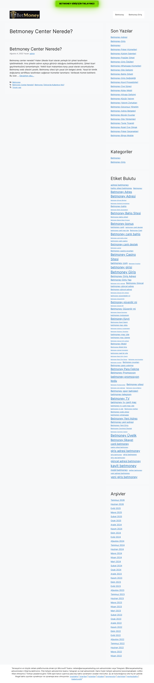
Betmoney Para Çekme (125, 369)
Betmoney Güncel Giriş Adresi (120, 293)
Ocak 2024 (116, 570)
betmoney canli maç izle (120, 230)
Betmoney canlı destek (124, 244)
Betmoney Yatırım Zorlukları (124, 103)
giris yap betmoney (118, 458)
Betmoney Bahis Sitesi (126, 213)
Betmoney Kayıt (120, 318)
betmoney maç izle (120, 334)
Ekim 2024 (116, 533)
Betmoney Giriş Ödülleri (122, 62)
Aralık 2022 (116, 623)
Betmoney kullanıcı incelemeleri (120, 328)
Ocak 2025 (116, 520)
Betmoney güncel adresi (121, 289)
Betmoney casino (116, 248)
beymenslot (111, 676)
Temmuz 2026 (118, 500)
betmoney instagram (120, 315)
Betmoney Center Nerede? (36, 48)
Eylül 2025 (116, 508)
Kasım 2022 (116, 627)
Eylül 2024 (116, 537)
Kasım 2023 (116, 578)
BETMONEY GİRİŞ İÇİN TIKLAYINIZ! (77, 3)
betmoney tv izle (117, 409)
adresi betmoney (120, 185)
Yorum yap (16, 87)
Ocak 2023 (116, 619)
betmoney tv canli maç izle (122, 406)
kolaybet (92, 676)
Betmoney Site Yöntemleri (123, 119)
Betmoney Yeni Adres (124, 418)
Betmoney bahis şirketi (119, 217)
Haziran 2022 (117, 647)
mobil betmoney (119, 470)
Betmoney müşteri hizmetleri (119, 350)
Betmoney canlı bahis (125, 234)
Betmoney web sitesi (120, 412)
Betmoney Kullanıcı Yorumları (119, 331)
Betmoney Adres (121, 192)
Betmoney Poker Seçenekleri (124, 131)
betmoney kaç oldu (119, 325)
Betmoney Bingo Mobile (122, 135)
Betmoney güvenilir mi (124, 302)
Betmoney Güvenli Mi (117, 306)
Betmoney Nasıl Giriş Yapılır (119, 356)
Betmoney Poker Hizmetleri (124, 49)
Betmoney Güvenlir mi (123, 308)
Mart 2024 (116, 561)
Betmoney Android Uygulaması (120, 203)
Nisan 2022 (116, 656)
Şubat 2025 (116, 516)
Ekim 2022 (116, 631)
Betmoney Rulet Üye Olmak (124, 127)
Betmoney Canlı (136, 230)
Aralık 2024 (116, 525)
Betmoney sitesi (135, 384)
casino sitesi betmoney (119, 447)
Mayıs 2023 (116, 602)
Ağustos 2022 (117, 639)
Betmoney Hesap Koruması (119, 312)
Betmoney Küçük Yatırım (122, 98)
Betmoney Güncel (135, 283)
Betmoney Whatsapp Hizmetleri (126, 66)
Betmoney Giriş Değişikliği (123, 78)
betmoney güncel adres (122, 286)
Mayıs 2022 (116, 651)
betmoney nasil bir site (119, 353)
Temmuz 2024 (118, 545)
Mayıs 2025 (116, 512)
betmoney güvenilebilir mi (120, 296)
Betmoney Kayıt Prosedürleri (124, 82)
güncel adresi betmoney (126, 461)
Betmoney (119, 14)
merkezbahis (132, 676)
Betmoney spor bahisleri (124, 391)
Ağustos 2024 (117, 541)
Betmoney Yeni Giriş (119, 425)
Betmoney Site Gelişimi (122, 70)
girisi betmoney (130, 454)
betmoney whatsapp (120, 415)
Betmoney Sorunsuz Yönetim (124, 107)
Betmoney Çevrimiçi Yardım (119, 432)
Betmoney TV (120, 398)
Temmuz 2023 (118, 594)
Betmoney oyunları (131, 362)
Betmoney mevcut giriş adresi (120, 341)
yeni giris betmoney (124, 477)
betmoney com (119, 263)
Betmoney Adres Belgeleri (123, 111)
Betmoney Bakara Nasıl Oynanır (120, 220)
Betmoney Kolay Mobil (121, 90)
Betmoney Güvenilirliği (117, 299)
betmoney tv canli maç (123, 402)
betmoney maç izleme (120, 337)
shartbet (83, 676)
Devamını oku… (26, 76)
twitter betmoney (135, 470)
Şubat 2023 (116, 615)
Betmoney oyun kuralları (135, 359)
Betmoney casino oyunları (122, 251)
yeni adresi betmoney (120, 473)
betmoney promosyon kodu (125, 378)
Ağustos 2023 (117, 590)
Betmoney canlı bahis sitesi (119, 238)
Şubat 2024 (116, 565)
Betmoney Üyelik (124, 435)
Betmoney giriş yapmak (118, 283)
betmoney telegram (121, 394)
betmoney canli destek (134, 227)
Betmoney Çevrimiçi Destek (121, 428)
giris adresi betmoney (125, 451)
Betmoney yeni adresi (122, 422)
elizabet (100, 676)
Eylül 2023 (116, 586)
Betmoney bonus (122, 223)
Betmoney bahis (118, 206)
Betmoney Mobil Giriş (119, 347)
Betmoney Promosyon (123, 372)
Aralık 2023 (116, 574)
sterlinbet (121, 676)
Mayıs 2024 (116, 553)
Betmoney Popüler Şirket (123, 57)
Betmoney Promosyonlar (118, 385)
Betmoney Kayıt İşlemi (119, 322)
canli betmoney (120, 443)
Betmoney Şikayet (122, 439)
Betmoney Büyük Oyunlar (123, 115)
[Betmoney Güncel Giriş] (25, 14)
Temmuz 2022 (118, 643)
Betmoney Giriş (135, 14)
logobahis (74, 676)
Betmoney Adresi (119, 37)
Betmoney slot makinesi (118, 388)
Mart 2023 (116, 611)
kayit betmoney (123, 466)
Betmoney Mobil (118, 343)
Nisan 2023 (116, 606)
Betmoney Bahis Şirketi (122, 74)
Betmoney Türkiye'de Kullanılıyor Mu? (49, 85)
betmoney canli (117, 227)
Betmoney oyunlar (116, 362)
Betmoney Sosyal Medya (133, 388)
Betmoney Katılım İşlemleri (123, 53)
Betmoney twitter (131, 409)
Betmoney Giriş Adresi (123, 276)
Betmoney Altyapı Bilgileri (118, 200)
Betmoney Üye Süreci (121, 86)
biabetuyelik (76, 679)
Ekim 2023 (116, 582)
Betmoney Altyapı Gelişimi (123, 94)
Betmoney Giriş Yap (121, 280)
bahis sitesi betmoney (121, 188)
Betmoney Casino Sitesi (123, 257)
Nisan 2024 (116, 557)
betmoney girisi (121, 267)
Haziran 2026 (117, 504)
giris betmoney (116, 455)
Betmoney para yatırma (122, 365)
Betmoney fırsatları (134, 263)
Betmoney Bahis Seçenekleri (119, 210)
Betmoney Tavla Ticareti (122, 123)
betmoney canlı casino (119, 241)
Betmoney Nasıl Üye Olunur (119, 359)
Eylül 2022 (116, 635)
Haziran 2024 (117, 549)
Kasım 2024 (116, 529)
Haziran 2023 (117, 598)
